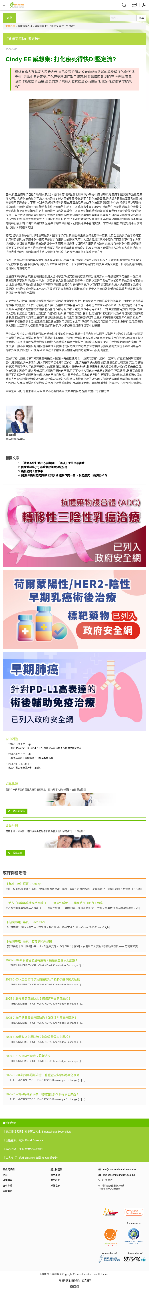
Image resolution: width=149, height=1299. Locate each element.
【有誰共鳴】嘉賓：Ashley (23, 883)
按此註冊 (17, 852)
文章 (5, 1175)
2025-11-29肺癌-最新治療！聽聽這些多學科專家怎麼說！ (42, 1094)
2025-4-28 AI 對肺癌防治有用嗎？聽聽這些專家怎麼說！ (41, 960)
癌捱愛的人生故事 (32, 471)
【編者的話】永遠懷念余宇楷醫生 (23, 1149)
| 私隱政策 (63, 1280)
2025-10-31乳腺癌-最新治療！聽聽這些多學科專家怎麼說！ (43, 1075)
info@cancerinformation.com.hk (119, 1169)
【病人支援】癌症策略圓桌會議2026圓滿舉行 (30, 1157)
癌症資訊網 (9, 1169)
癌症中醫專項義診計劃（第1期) (24, 767)
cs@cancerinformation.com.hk (119, 1175)
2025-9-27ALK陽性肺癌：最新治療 (28, 1056)
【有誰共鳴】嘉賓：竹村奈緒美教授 (28, 941)
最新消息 (7, 1191)
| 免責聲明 (86, 1280)
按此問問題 (19, 811)
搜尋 (141, 17)
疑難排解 (7, 1180)
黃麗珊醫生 (12, 434)
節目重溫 (55, 1175)
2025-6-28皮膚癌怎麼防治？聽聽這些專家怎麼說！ (38, 998)
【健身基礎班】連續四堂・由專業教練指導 (30, 757)
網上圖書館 (56, 1169)
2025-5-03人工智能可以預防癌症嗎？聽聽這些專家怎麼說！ (44, 979)
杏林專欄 (10, 26)
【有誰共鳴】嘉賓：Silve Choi (25, 922)
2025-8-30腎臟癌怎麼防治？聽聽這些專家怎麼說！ (38, 1036)
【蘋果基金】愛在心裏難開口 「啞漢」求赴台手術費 (52, 463)
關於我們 (55, 1180)
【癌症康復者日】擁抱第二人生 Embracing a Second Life (37, 1131)
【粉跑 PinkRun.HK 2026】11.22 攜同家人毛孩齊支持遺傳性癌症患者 (45, 748)
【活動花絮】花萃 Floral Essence (23, 1140)
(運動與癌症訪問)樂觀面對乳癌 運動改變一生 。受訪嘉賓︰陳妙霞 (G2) (64, 475)
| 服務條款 (75, 1280)
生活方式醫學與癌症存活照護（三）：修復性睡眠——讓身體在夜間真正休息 (54, 903)
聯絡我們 (55, 1185)
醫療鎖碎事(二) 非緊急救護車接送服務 (44, 467)
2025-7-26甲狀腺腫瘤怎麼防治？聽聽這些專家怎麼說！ (41, 1017)
